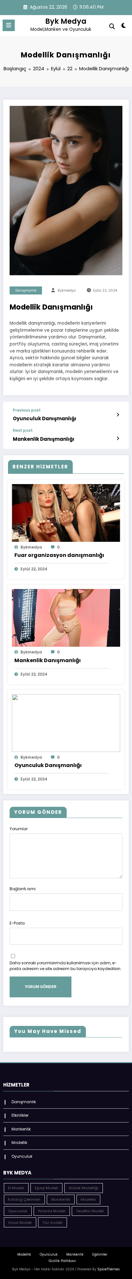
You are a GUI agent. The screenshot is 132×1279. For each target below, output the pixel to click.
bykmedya (67, 290)
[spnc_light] (123, 26)
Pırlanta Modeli (51, 1211)
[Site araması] (112, 26)
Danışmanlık (26, 290)
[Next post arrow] (117, 438)
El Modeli (16, 1187)
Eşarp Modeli (46, 1187)
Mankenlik (21, 1129)
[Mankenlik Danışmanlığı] (66, 617)
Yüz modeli (52, 1222)
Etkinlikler (20, 1115)
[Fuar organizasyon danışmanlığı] (66, 512)
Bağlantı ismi (23, 888)
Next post (23, 430)
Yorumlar (19, 828)
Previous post (27, 410)
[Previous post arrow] (117, 415)
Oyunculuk (22, 1156)
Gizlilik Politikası (62, 1260)
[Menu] (9, 25)
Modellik (19, 1142)
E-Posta (17, 923)
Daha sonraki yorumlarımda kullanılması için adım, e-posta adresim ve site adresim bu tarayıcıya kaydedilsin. (65, 965)
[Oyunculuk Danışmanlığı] (66, 722)
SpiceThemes (108, 1269)
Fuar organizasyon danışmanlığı (59, 555)
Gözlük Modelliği (83, 1187)
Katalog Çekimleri (24, 1199)
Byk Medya (66, 21)
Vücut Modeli (20, 1222)
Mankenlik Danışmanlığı (43, 439)
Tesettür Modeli (90, 1211)
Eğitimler (99, 1254)
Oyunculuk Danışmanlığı (44, 418)
